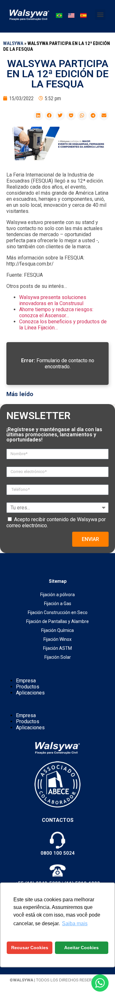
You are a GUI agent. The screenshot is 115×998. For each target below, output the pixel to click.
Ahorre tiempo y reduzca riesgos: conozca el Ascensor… (56, 312)
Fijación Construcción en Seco (58, 612)
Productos (27, 687)
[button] (100, 14)
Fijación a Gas (57, 603)
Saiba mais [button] (75, 923)
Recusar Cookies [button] (29, 947)
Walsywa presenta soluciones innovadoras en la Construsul (52, 300)
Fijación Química (57, 630)
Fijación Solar (57, 657)
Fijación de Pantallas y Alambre (57, 621)
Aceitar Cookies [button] (81, 947)
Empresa (26, 681)
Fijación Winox (57, 639)
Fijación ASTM (57, 648)
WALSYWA (13, 43)
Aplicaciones (30, 693)
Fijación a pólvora (57, 594)
